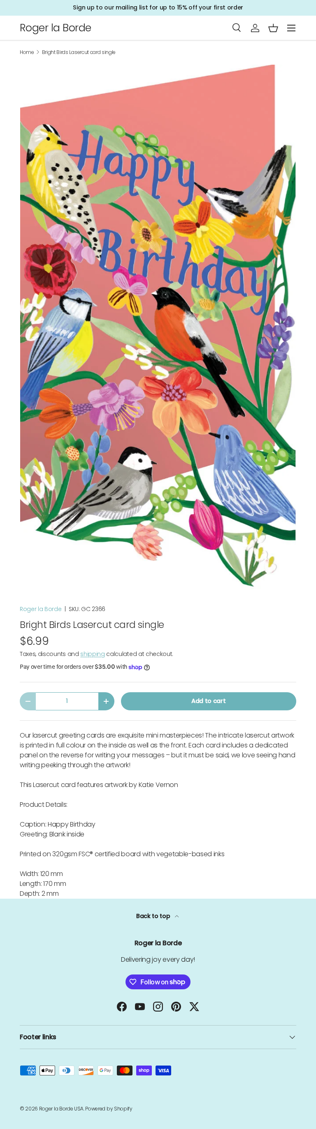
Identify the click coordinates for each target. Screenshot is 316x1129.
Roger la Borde (41, 609)
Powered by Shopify (108, 1108)
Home (27, 52)
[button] (273, 28)
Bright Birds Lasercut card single (79, 52)
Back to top (154, 916)
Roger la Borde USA (61, 1108)
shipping (92, 654)
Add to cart (208, 701)
